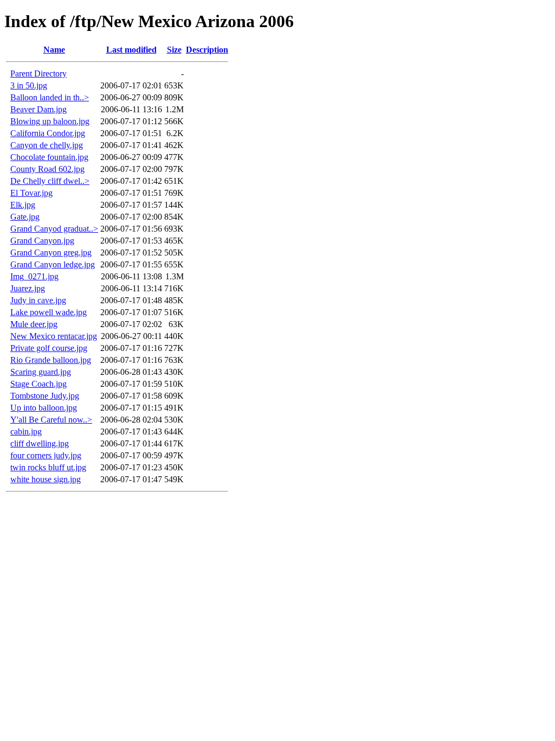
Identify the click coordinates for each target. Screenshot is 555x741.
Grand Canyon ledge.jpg (52, 264)
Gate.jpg (25, 216)
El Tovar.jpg (31, 192)
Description (207, 49)
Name (54, 49)
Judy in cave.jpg (38, 300)
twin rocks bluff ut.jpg (48, 467)
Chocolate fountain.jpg (49, 157)
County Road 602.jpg (47, 169)
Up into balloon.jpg (43, 407)
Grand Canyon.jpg (42, 240)
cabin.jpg (26, 431)
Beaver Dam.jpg (38, 109)
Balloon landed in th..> (49, 97)
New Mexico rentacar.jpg (53, 336)
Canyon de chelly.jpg (46, 145)
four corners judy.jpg (45, 455)
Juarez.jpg (27, 288)
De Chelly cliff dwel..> (49, 181)
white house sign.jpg (45, 479)
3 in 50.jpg (28, 85)
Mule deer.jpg (33, 324)
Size (174, 49)
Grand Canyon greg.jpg (51, 252)
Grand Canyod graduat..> (54, 228)
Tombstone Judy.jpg (44, 395)
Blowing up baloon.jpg (49, 121)
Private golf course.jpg (48, 348)
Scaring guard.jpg (40, 371)
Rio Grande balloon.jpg (50, 360)
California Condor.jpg (47, 133)
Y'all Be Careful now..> (51, 419)
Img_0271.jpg (34, 276)
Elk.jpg (22, 204)
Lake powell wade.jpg (48, 312)
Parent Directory (38, 73)
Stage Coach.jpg (38, 383)
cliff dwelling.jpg (39, 443)
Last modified (131, 49)
